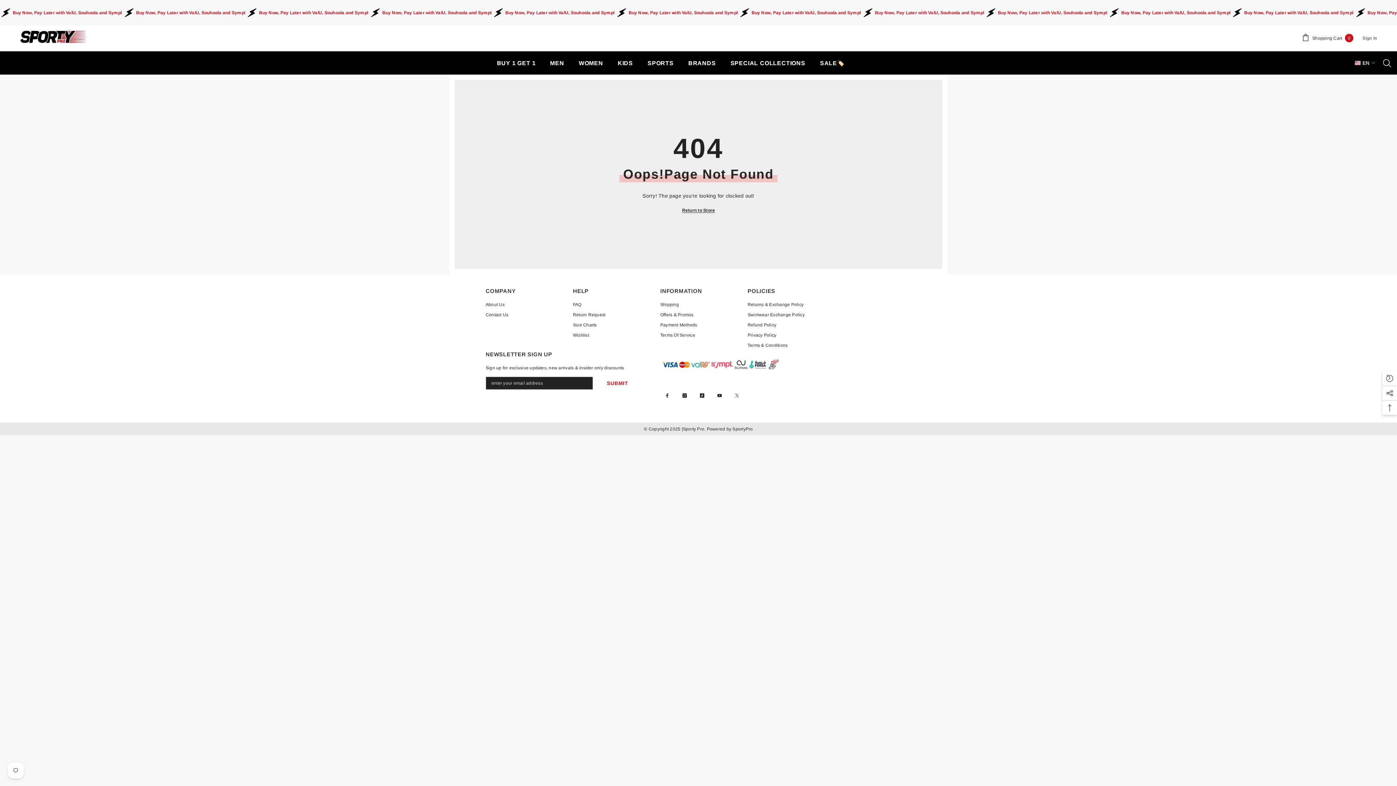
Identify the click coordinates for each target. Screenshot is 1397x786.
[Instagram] (685, 395)
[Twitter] (737, 395)
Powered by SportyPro (729, 429)
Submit (617, 383)
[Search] (1387, 63)
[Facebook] (667, 395)
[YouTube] (720, 395)
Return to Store (698, 210)
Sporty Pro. (694, 429)
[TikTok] (702, 395)
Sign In (1369, 38)
